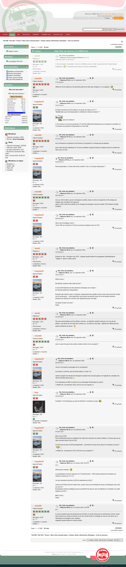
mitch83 (38, 78)
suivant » (120, 44)
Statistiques (10, 128)
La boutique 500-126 (15, 61)
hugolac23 (39, 102)
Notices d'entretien (14, 75)
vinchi (37, 56)
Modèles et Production (15, 71)
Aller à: (85, 540)
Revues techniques (14, 73)
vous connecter (106, 14)
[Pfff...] (34, 419)
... (37, 47)
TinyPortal (59, 565)
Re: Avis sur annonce (66, 55)
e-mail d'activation (117, 16)
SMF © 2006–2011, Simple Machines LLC (71, 552)
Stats (10, 142)
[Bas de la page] (93, 79)
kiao (36, 392)
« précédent (114, 44)
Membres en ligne (15, 161)
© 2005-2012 (66, 565)
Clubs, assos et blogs (15, 77)
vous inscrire (119, 14)
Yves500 (10, 170)
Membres (12, 134)
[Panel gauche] (122, 42)
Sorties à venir (13, 51)
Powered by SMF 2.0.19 (51, 552)
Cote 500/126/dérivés (15, 79)
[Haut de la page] (90, 79)
